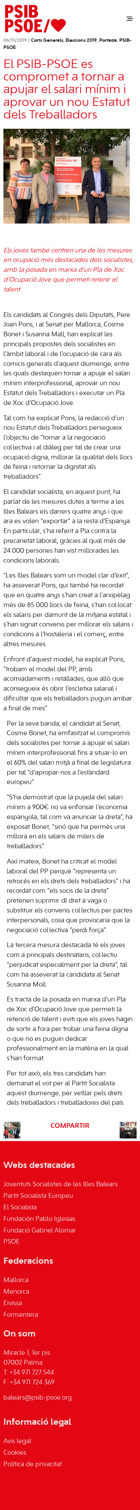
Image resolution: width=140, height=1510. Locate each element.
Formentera (20, 1315)
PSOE (11, 1242)
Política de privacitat (32, 1464)
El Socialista (20, 1208)
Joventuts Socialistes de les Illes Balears (60, 1185)
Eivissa (12, 1303)
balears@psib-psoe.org (37, 1398)
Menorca (16, 1292)
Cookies (14, 1453)
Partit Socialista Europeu (38, 1196)
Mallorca (16, 1280)
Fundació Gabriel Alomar (39, 1231)
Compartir (70, 1126)
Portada (108, 40)
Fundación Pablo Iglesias (39, 1219)
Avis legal (17, 1441)
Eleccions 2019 (81, 40)
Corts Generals (47, 40)
